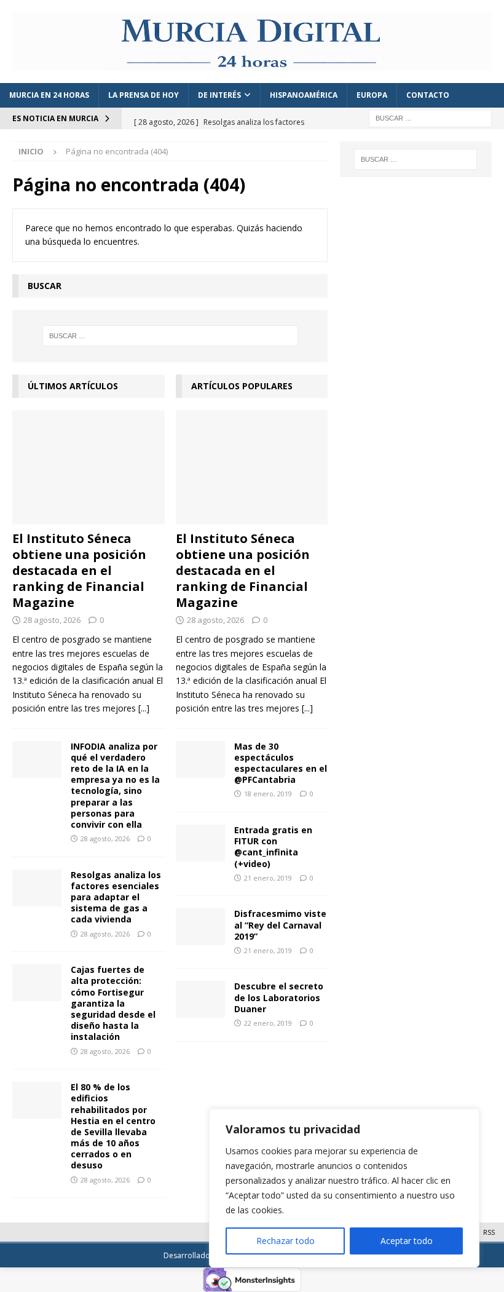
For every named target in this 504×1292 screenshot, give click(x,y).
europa (371, 95)
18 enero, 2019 (268, 793)
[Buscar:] (430, 117)
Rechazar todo (285, 1240)
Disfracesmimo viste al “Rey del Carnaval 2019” (280, 924)
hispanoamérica (303, 95)
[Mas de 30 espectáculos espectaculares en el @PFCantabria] (200, 759)
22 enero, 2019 (268, 1023)
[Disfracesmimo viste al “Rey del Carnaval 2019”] (200, 926)
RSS (489, 1232)
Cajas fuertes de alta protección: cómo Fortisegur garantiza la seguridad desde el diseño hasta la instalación (113, 1003)
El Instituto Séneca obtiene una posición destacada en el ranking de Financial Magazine (79, 570)
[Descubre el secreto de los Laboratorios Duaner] (200, 999)
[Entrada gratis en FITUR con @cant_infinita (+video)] (200, 843)
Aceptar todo (406, 1240)
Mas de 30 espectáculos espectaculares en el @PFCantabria (280, 763)
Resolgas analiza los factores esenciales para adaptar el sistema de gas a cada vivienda (116, 897)
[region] (344, 1188)
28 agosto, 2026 (52, 619)
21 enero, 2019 (268, 877)
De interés (219, 95)
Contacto (427, 95)
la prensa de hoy (143, 95)
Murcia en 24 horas (49, 95)
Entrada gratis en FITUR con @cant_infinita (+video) (273, 847)
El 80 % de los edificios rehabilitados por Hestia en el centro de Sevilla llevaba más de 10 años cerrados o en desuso (113, 1126)
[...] (143, 708)
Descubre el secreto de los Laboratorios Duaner (278, 997)
